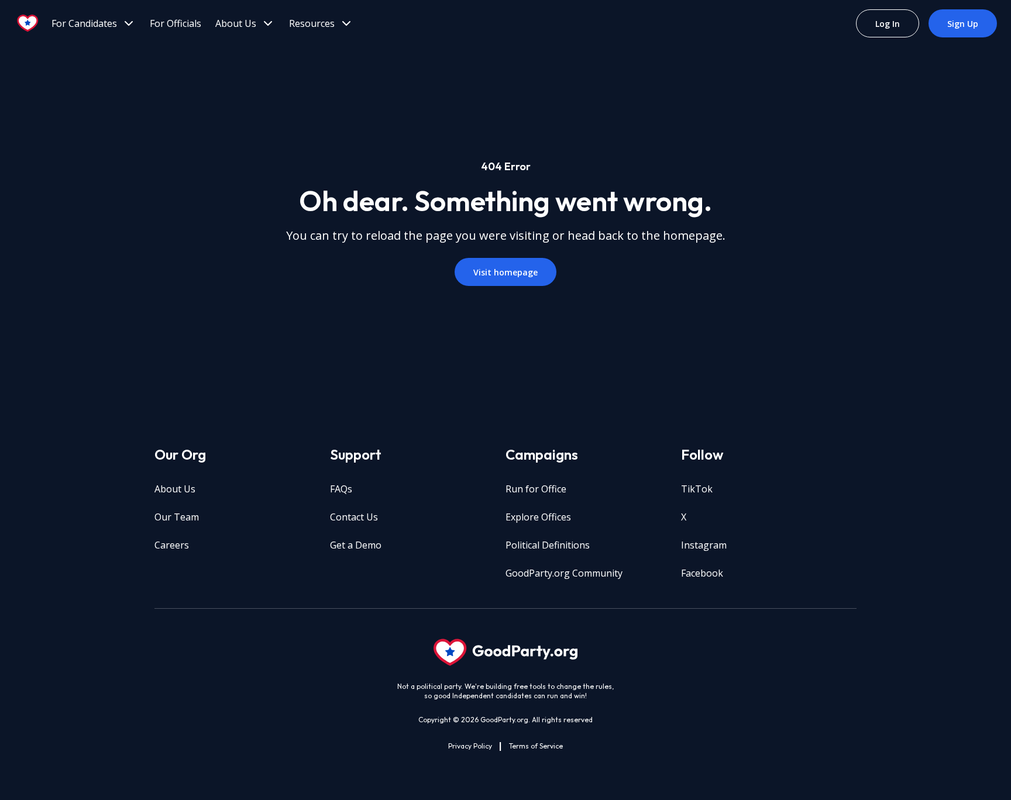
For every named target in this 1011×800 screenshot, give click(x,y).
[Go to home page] (28, 23)
